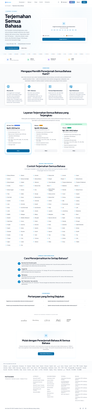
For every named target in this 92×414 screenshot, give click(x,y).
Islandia (8, 200)
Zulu (22, 245)
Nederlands (51, 367)
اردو (64, 369)
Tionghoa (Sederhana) (67, 182)
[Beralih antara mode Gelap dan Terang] (58, 2)
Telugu (63, 234)
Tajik (22, 234)
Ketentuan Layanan (15, 378)
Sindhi (63, 228)
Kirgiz (50, 207)
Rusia (50, 224)
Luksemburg (65, 211)
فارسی (58, 366)
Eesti (55, 366)
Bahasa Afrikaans (11, 175)
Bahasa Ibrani (38, 197)
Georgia (36, 193)
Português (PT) (78, 367)
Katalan (22, 182)
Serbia (22, 228)
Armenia (64, 175)
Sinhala (77, 228)
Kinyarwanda (65, 204)
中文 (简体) (73, 369)
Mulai (18, 150)
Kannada (23, 204)
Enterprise (47, 2)
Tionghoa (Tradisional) (81, 182)
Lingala (22, 211)
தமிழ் (33, 369)
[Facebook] (83, 408)
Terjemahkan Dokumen (45, 353)
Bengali (50, 178)
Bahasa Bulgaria (10, 182)
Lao (63, 207)
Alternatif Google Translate (38, 380)
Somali (36, 231)
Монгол (35, 367)
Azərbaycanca (15, 366)
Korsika (8, 185)
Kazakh (36, 204)
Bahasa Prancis (79, 189)
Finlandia (64, 189)
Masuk (78, 2)
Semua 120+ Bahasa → (80, 400)
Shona (50, 228)
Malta (63, 214)
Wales (50, 241)
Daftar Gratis (24, 48)
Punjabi (8, 224)
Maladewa (64, 185)
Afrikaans (5, 366)
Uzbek (22, 241)
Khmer (50, 204)
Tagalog (51, 369)
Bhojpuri (62, 178)
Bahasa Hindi (51, 197)
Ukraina (64, 238)
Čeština (33, 366)
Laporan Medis (50, 380)
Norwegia (78, 217)
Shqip (21, 369)
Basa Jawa (18, 367)
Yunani (63, 193)
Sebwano (37, 182)
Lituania (36, 211)
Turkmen (37, 238)
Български (21, 366)
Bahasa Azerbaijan (25, 178)
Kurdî (32, 367)
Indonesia (37, 200)
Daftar (84, 2)
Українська (60, 369)
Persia (50, 221)
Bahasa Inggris (10, 189)
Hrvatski (81, 366)
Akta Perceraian (50, 385)
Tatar (50, 234)
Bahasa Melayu (44, 367)
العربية (9, 366)
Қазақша (24, 367)
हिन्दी (77, 366)
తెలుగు (36, 369)
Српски (24, 369)
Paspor (48, 389)
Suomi (62, 366)
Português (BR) (71, 367)
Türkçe (55, 369)
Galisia (22, 193)
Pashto (36, 221)
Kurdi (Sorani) (38, 207)
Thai (77, 234)
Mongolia (37, 217)
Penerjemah (21, 2)
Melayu (36, 214)
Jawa (8, 204)
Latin (77, 207)
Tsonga (8, 238)
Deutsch (41, 366)
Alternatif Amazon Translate (39, 387)
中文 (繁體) (79, 369)
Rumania (36, 224)
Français (66, 366)
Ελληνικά (46, 366)
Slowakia (9, 231)
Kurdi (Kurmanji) (24, 207)
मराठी (39, 367)
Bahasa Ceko (37, 185)
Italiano (10, 367)
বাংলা (25, 366)
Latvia (8, 211)
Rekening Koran (50, 393)
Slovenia (23, 231)
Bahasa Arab (51, 175)
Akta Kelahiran (50, 382)
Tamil (36, 234)
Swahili (77, 231)
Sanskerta (64, 224)
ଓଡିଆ (59, 367)
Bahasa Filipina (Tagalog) (52, 190)
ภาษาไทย (40, 369)
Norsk (55, 367)
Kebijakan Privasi (23, 378)
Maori (77, 214)
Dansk (48, 185)
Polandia (64, 221)
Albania (22, 175)
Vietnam (36, 241)
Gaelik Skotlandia (79, 224)
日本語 (14, 367)
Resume (48, 395)
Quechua (23, 224)
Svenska (29, 369)
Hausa (22, 197)
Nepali (63, 217)
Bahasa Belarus (38, 178)
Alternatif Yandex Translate (38, 385)
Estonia (22, 189)
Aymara (8, 178)
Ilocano (22, 200)
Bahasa (29, 2)
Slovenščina (16, 369)
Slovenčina (10, 369)
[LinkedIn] (80, 408)
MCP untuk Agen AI (65, 394)
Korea (8, 207)
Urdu (77, 238)
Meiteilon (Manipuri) (25, 217)
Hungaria (78, 197)
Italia (63, 200)
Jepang (77, 200)
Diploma (49, 391)
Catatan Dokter (50, 396)
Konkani (78, 204)
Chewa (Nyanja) (52, 182)
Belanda (76, 185)
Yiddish (77, 241)
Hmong (63, 197)
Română (84, 367)
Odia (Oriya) (9, 221)
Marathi (8, 217)
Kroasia (21, 185)
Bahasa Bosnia (79, 178)
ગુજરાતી (70, 366)
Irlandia (50, 200)
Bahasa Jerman (52, 193)
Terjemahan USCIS (51, 378)
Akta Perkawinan (50, 383)
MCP (71, 2)
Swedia (8, 234)
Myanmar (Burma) (52, 217)
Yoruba (8, 245)
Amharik (36, 175)
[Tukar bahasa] (64, 36)
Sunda (63, 231)
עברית (74, 366)
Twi (49, 238)
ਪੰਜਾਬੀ (62, 367)
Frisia (8, 193)
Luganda (50, 211)
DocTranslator (9, 376)
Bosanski (29, 366)
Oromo (22, 221)
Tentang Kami (8, 378)
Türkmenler (45, 369)
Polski (66, 367)
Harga (35, 2)
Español (51, 366)
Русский (5, 369)
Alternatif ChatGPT (37, 378)
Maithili (8, 214)
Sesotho (36, 228)
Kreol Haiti (9, 197)
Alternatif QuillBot (36, 392)
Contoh (41, 2)
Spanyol (50, 231)
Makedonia (78, 211)
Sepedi (8, 228)
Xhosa (63, 241)
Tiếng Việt (68, 369)
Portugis (78, 221)
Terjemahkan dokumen (13, 48)
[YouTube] (85, 408)
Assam (77, 175)
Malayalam (51, 214)
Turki (22, 238)
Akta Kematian (50, 387)
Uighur (8, 241)
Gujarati (77, 193)
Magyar (85, 366)
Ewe (36, 189)
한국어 (28, 367)
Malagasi (23, 214)
